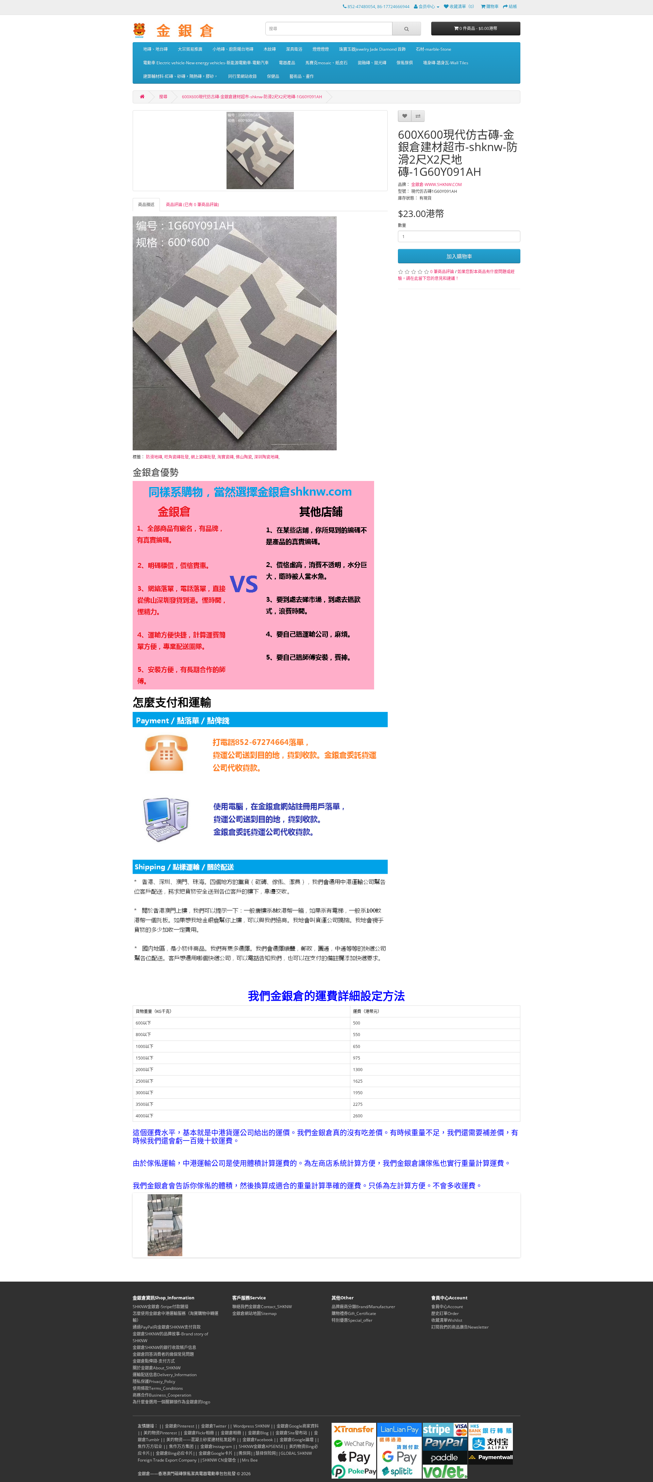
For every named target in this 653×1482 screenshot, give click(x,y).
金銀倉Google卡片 (216, 1453)
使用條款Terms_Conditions (158, 1388)
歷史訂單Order (445, 1313)
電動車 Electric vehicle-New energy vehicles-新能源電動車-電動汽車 (206, 63)
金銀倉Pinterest (179, 1426)
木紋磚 (270, 49)
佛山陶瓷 (244, 457)
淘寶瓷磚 (225, 457)
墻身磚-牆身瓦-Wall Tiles (445, 63)
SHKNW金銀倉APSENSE (261, 1446)
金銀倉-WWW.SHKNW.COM (436, 184)
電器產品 (287, 63)
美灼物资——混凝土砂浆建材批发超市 (201, 1440)
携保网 (244, 1453)
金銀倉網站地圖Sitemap (254, 1313)
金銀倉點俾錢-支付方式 (154, 1361)
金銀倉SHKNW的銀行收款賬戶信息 (164, 1347)
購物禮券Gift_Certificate (354, 1313)
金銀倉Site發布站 (291, 1433)
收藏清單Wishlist (446, 1320)
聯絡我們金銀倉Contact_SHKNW (262, 1307)
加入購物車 (459, 256)
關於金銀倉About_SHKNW (157, 1368)
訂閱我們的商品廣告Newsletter (460, 1327)
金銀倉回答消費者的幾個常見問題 (163, 1354)
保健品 (273, 76)
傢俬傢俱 (405, 63)
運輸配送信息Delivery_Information (165, 1375)
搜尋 (163, 97)
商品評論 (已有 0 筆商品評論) (192, 204)
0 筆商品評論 (442, 271)
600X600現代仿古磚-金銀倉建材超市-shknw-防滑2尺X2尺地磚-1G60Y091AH (252, 97)
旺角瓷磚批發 (176, 457)
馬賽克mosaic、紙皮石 (326, 63)
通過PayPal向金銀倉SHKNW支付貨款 (167, 1327)
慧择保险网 (265, 1453)
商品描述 (146, 204)
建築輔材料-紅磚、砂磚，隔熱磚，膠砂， (180, 76)
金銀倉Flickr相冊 (199, 1433)
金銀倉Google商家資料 (298, 1426)
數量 (402, 225)
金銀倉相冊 (231, 1433)
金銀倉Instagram (216, 1446)
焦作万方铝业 (150, 1446)
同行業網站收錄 (242, 76)
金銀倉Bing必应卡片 (174, 1453)
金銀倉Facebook (257, 1440)
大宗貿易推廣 (190, 49)
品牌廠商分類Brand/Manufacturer (363, 1307)
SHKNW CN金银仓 (219, 1460)
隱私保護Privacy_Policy (154, 1381)
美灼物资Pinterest (160, 1433)
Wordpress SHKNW (251, 1426)
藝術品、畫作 (301, 76)
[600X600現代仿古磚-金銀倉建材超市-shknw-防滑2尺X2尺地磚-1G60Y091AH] (260, 150)
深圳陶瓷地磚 (266, 457)
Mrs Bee (250, 1460)
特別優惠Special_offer (352, 1320)
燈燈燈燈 (321, 49)
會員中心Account (447, 1307)
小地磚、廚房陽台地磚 (233, 49)
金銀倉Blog (258, 1433)
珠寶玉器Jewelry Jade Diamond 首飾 (372, 49)
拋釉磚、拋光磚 (372, 63)
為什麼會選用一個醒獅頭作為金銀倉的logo (171, 1402)
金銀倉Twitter (214, 1426)
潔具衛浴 (294, 49)
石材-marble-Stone (433, 49)
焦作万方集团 (181, 1446)
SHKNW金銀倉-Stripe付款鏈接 (160, 1307)
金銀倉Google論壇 (297, 1440)
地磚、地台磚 (155, 49)
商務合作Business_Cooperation (162, 1395)
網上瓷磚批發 (203, 457)
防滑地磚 (154, 457)
